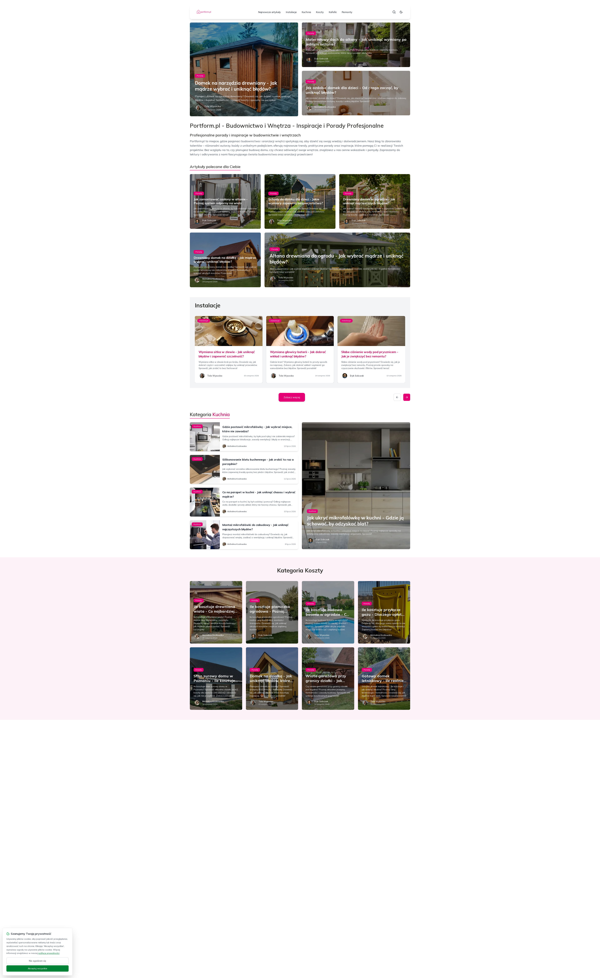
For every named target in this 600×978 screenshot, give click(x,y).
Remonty (347, 12)
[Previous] (397, 397)
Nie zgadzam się (37, 960)
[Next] (406, 397)
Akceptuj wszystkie (37, 968)
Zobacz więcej (292, 397)
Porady (200, 76)
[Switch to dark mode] (401, 12)
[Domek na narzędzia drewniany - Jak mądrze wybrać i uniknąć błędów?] (244, 69)
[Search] (394, 12)
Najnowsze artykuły (269, 12)
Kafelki (333, 12)
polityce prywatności (48, 953)
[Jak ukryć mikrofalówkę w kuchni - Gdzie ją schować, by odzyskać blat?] (356, 485)
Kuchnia (306, 12)
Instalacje (291, 12)
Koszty (320, 12)
